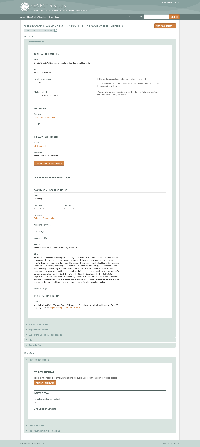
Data (51, 16)
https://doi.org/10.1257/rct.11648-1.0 (66, 307)
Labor (52, 218)
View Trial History (164, 26)
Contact (176, 443)
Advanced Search (135, 17)
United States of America (44, 117)
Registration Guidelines (37, 16)
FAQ (57, 16)
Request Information (45, 383)
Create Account (166, 3)
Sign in (176, 3)
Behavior (37, 218)
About (22, 16)
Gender (46, 218)
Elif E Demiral (40, 146)
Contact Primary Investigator (49, 163)
